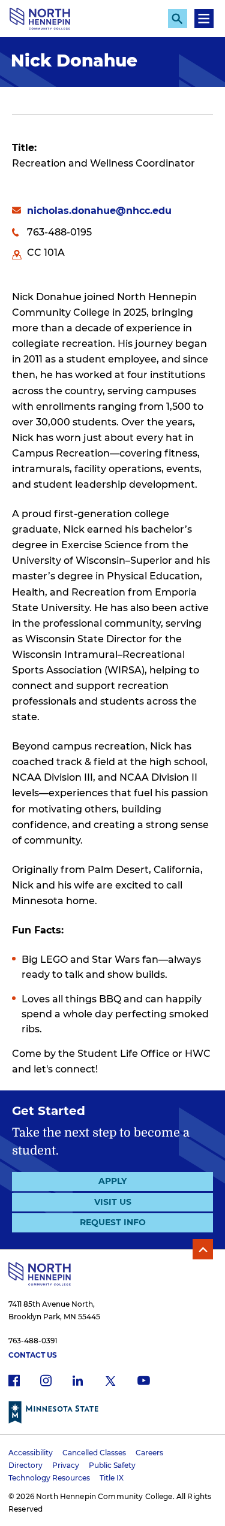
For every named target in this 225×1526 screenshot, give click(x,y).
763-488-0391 (32, 1340)
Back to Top (203, 1249)
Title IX (112, 1477)
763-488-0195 (59, 232)
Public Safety (112, 1465)
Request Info (113, 1222)
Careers (149, 1452)
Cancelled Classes (94, 1452)
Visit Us (112, 1201)
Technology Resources (49, 1477)
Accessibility (30, 1452)
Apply (112, 1181)
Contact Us (32, 1354)
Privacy (65, 1465)
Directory (25, 1465)
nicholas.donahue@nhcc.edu (99, 210)
